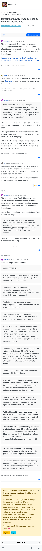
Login (13, 533)
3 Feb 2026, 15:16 (20, 100)
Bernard (6, 41)
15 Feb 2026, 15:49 (20, 195)
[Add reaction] (39, 69)
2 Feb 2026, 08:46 (19, 75)
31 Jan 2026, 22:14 (20, 41)
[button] (3, 548)
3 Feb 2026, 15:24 (17, 163)
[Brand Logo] (4, 4)
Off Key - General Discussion (12, 25)
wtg (5, 163)
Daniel (6, 75)
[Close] (38, 490)
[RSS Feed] (2, 29)
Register (6, 533)
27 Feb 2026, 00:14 (20, 259)
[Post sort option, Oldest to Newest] (4, 35)
